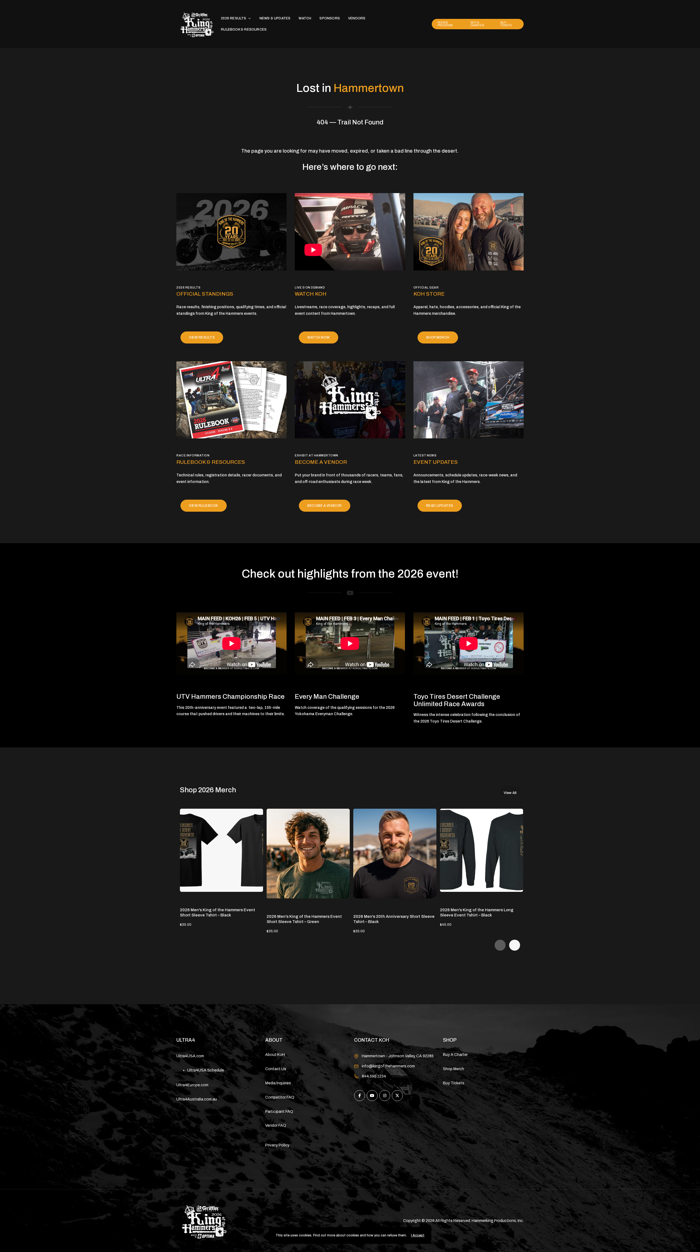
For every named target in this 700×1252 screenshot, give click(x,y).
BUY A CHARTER (477, 24)
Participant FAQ (279, 1112)
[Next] (514, 945)
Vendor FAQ (275, 1125)
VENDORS (356, 18)
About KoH (275, 1055)
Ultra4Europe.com (192, 1085)
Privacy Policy (277, 1145)
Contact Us (275, 1069)
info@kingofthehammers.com (388, 1066)
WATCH (305, 18)
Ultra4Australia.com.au (196, 1099)
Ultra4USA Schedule (205, 1070)
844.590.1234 (374, 1076)
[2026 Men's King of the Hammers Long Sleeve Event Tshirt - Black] (481, 850)
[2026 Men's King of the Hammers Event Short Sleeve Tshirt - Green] (308, 853)
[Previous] (500, 945)
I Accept (417, 1235)
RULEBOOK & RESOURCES (244, 29)
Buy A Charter (455, 1055)
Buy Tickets (453, 1083)
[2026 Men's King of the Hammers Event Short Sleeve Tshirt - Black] (221, 850)
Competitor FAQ (279, 1097)
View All (510, 792)
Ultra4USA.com (190, 1056)
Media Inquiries (278, 1083)
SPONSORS (329, 18)
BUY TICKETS (506, 24)
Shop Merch (453, 1069)
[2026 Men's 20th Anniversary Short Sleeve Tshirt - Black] (394, 853)
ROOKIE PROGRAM (445, 24)
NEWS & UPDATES (275, 18)
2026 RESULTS (233, 18)
